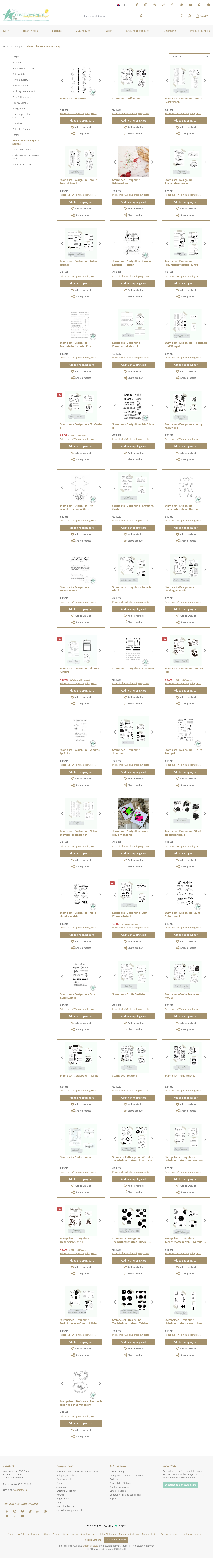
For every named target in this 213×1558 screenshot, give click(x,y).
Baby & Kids (18, 74)
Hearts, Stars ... (20, 102)
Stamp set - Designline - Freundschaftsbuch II (126, 344)
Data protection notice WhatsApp (127, 1475)
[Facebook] (137, 5)
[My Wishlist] (182, 16)
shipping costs (90, 1545)
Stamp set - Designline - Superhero (126, 751)
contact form (20, 1489)
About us (61, 1486)
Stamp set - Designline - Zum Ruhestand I (182, 914)
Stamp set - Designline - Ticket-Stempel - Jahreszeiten (79, 833)
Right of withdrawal (120, 1486)
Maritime (17, 123)
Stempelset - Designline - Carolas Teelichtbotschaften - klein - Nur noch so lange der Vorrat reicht (132, 1158)
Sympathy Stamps (21, 149)
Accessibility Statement (122, 1483)
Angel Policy (62, 1498)
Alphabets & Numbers (24, 68)
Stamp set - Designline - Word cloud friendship (130, 833)
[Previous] (62, 81)
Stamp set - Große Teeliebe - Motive (182, 996)
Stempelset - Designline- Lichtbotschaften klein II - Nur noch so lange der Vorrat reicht (184, 1321)
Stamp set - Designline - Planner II (133, 668)
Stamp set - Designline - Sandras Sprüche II (80, 751)
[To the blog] (199, 5)
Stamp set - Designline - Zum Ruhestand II (77, 996)
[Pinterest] (154, 5)
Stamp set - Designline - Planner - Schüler (80, 670)
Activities (17, 62)
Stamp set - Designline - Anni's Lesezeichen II (78, 181)
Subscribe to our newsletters (180, 1484)
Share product (83, 133)
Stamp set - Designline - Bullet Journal (78, 263)
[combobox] (110, 16)
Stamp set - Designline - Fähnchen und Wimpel (186, 344)
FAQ (58, 1502)
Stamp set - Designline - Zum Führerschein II (130, 914)
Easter (15, 134)
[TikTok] (163, 5)
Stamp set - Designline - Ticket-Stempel (184, 751)
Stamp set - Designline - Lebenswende (74, 588)
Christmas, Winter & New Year (25, 157)
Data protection (118, 1490)
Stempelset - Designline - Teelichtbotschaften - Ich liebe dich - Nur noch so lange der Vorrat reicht (78, 1321)
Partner (60, 1494)
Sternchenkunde (65, 1506)
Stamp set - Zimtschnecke (76, 1157)
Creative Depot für (66, 1490)
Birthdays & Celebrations (25, 91)
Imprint (113, 1498)
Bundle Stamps (20, 85)
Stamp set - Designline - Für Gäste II (133, 426)
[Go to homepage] (26, 15)
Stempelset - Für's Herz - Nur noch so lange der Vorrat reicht (81, 1403)
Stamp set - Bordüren (73, 98)
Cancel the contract (116, 1539)
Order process (117, 1479)
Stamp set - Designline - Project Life (184, 670)
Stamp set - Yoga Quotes (180, 1075)
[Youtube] (190, 5)
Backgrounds (19, 108)
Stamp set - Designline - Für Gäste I (81, 426)
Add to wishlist (83, 127)
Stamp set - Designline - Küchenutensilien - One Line (182, 507)
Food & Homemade (22, 97)
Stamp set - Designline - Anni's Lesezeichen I (183, 100)
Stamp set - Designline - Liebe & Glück (131, 588)
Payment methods (65, 1479)
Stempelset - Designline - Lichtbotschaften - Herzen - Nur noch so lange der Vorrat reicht (184, 1158)
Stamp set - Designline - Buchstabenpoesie (179, 181)
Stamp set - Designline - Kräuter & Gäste (133, 507)
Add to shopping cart (81, 120)
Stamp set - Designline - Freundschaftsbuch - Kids (75, 344)
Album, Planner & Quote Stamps (25, 142)
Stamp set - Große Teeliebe (128, 994)
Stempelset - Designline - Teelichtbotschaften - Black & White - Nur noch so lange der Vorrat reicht (130, 1240)
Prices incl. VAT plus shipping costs (78, 113)
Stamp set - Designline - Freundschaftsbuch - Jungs (181, 263)
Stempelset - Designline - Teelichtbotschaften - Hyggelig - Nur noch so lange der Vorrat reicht (184, 1240)
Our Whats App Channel (69, 1510)
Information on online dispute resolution (77, 1471)
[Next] (100, 81)
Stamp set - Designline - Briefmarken (126, 181)
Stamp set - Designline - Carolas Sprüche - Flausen (131, 263)
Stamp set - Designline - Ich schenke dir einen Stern (76, 507)
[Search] (141, 16)
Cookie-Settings (118, 1471)
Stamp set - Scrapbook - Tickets (79, 1075)
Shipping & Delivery (66, 1475)
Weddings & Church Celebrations (22, 116)
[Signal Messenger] (181, 5)
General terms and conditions (125, 1494)
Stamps (14, 56)
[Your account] (190, 16)
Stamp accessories (22, 164)
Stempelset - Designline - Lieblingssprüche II (75, 1240)
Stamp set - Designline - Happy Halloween (183, 426)
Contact (60, 1483)
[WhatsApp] (172, 5)
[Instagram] (145, 5)
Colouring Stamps (21, 129)
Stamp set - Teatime (124, 1075)
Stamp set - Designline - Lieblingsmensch (179, 588)
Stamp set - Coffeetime (126, 98)
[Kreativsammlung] (208, 5)
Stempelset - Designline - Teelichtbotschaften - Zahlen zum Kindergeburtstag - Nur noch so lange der (133, 1321)
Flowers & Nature (21, 79)
